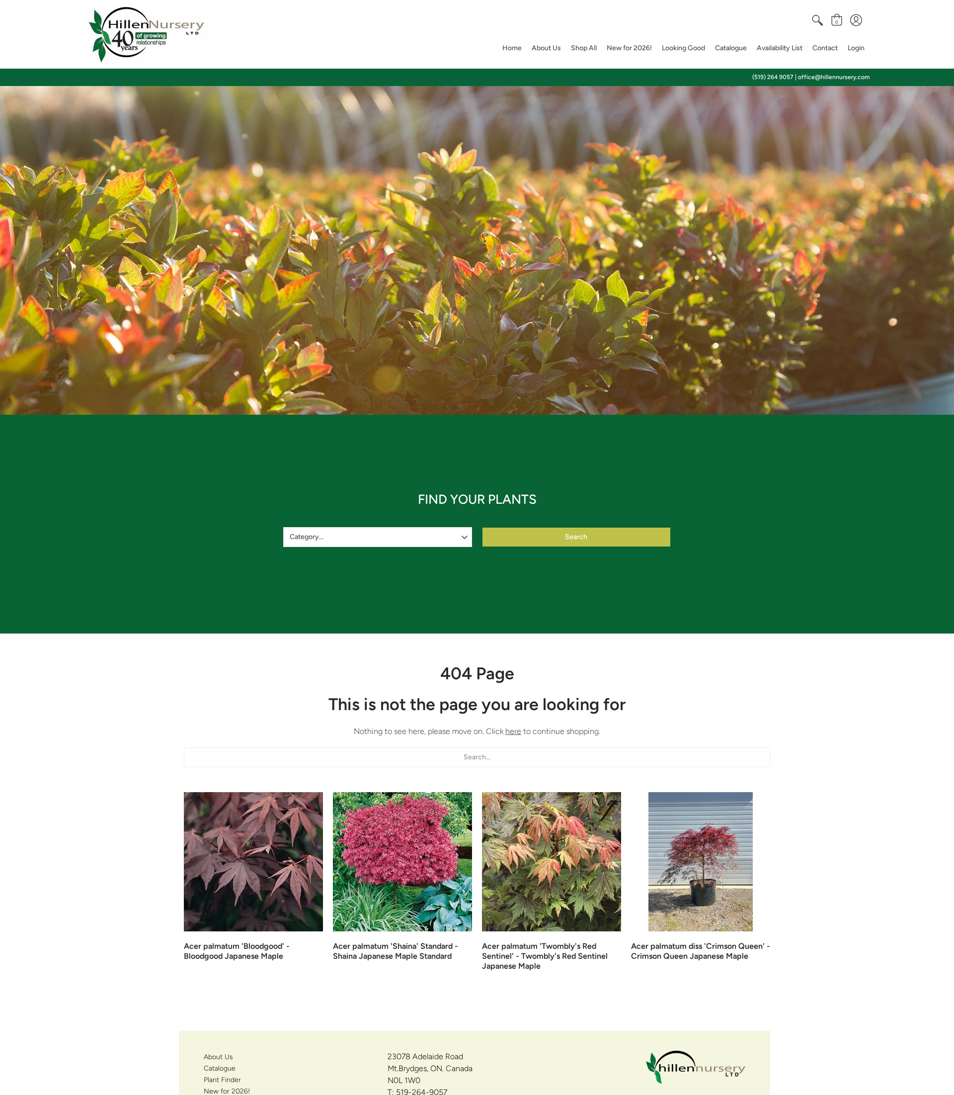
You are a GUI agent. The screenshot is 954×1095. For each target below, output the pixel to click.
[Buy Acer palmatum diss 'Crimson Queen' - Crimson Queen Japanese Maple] (700, 861)
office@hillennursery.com (834, 77)
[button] (817, 20)
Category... (306, 537)
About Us (218, 1057)
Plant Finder (222, 1080)
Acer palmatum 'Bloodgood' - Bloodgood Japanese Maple (237, 951)
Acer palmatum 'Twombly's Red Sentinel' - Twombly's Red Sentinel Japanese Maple (545, 956)
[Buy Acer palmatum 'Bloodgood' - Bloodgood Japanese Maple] (253, 861)
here (513, 731)
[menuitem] (817, 20)
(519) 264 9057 (773, 77)
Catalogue (220, 1068)
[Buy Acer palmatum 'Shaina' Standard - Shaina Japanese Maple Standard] (402, 861)
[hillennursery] (146, 34)
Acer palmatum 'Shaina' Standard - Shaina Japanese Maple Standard (395, 951)
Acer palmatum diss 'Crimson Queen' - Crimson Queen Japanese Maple (700, 951)
